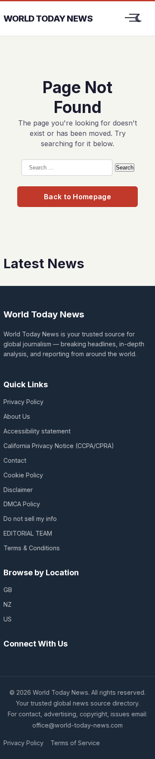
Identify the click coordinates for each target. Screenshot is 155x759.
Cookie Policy (23, 475)
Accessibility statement (37, 431)
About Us (16, 416)
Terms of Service (75, 742)
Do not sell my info (30, 518)
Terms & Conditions (31, 548)
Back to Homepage (77, 196)
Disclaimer (18, 489)
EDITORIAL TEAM (27, 533)
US (7, 619)
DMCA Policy (21, 504)
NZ (7, 604)
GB (7, 589)
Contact (14, 460)
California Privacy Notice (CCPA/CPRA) (58, 445)
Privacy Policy (23, 401)
